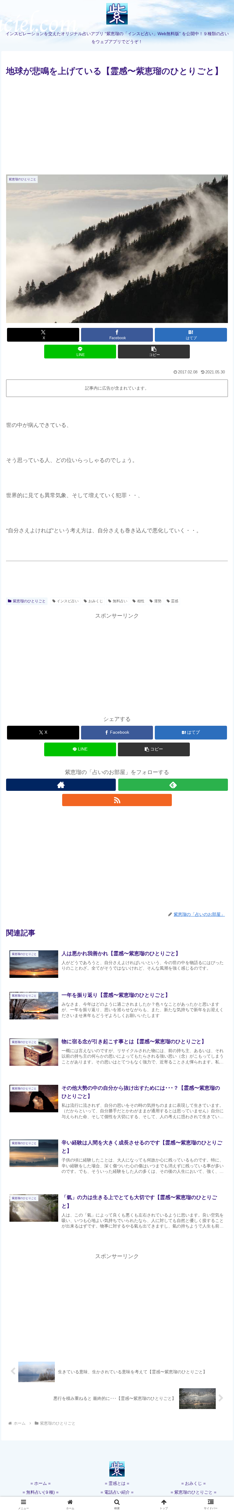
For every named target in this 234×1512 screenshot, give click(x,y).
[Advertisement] (117, 124)
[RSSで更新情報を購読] (117, 800)
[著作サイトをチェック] (61, 785)
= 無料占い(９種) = (40, 1492)
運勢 (157, 601)
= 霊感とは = (117, 1483)
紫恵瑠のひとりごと (29, 601)
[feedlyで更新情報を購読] (173, 785)
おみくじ (95, 601)
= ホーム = (40, 1483)
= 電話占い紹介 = (117, 1492)
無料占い (120, 601)
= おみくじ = (193, 1483)
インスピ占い (68, 601)
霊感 (174, 601)
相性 (140, 601)
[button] (154, 351)
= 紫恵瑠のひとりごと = (193, 1492)
